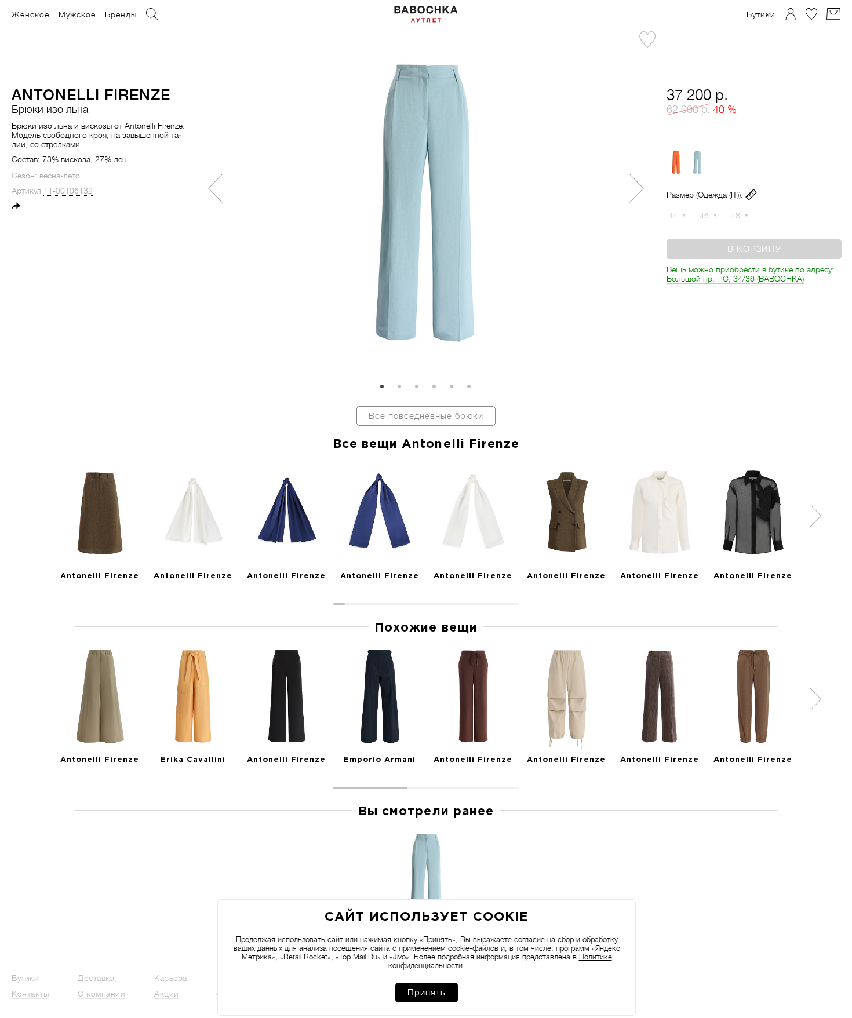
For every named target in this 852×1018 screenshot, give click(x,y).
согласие (529, 939)
